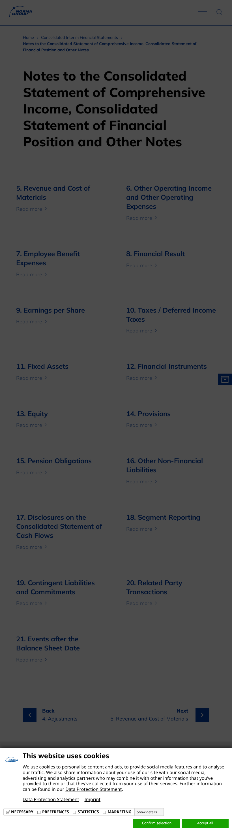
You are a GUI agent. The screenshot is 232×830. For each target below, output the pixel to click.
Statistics (88, 812)
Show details (147, 812)
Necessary (22, 812)
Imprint (92, 799)
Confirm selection (156, 822)
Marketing (119, 812)
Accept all (205, 822)
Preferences (55, 812)
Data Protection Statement (93, 789)
